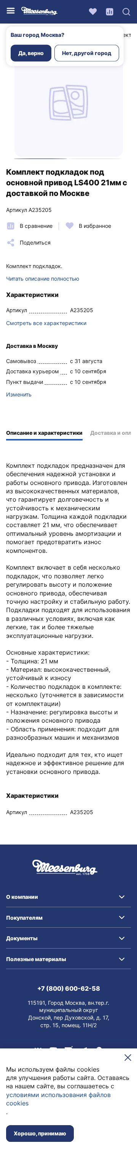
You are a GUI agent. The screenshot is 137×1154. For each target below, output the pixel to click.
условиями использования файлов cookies (58, 1099)
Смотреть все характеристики (46, 323)
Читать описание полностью (42, 278)
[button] (68, 897)
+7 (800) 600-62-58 (68, 988)
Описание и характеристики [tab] (44, 432)
